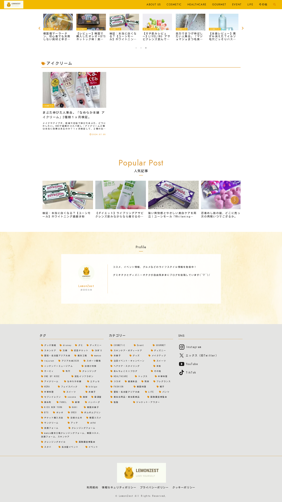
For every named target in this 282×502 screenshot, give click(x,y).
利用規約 (92, 487)
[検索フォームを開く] (274, 4)
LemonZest (86, 286)
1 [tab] (136, 48)
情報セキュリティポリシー (119, 487)
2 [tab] (141, 48)
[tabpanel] (58, 28)
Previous (39, 28)
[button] (235, 200)
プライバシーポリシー (154, 487)
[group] (68, 200)
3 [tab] (146, 48)
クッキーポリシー (183, 487)
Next (242, 28)
